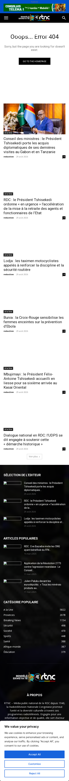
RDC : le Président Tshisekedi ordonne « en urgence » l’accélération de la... (44, 504)
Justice (48, 35)
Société (26, 27)
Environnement (27, 35)
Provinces (10, 52)
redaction (9, 156)
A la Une (8, 132)
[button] (6, 18)
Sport (40, 27)
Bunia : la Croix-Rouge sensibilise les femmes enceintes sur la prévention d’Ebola (34, 321)
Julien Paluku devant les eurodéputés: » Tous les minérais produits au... (42, 584)
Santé (7, 35)
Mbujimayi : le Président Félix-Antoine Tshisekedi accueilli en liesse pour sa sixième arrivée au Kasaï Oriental (30, 381)
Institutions (28, 43)
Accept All (34, 754)
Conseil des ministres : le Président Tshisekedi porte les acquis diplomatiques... (43, 486)
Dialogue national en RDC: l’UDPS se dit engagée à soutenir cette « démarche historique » (33, 439)
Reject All (34, 773)
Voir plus (33, 456)
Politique (9, 27)
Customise (34, 763)
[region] (34, 751)
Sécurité (9, 43)
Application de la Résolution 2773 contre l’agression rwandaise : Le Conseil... (42, 567)
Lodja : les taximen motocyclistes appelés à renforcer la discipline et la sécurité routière (34, 265)
